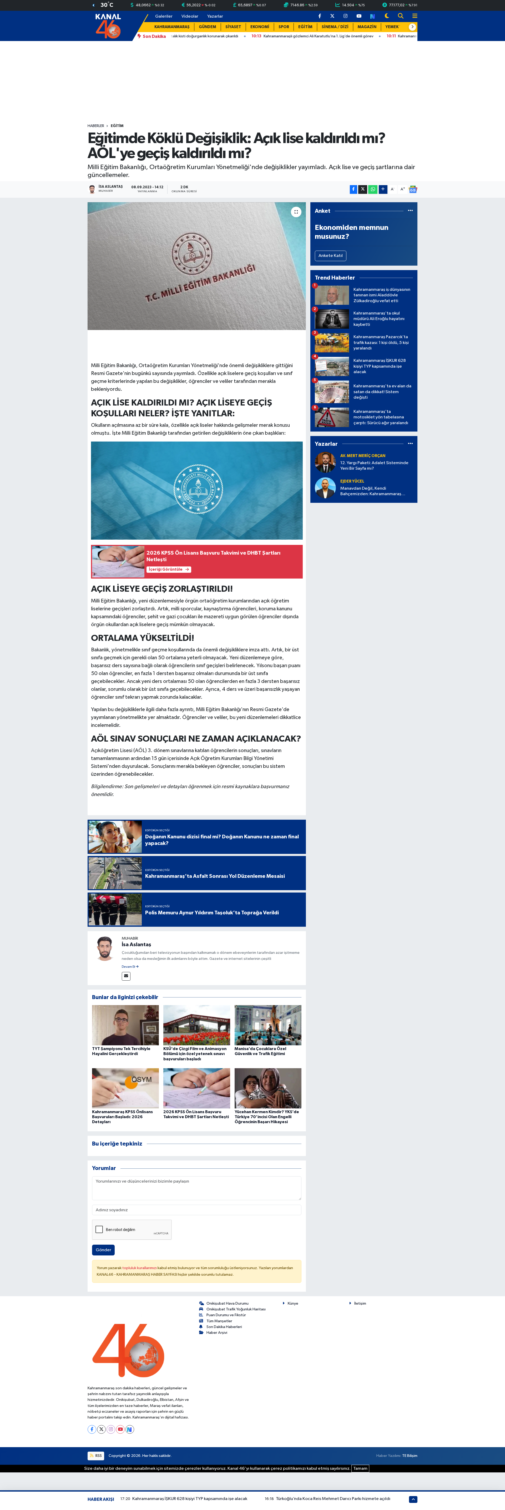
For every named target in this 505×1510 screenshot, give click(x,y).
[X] (101, 1429)
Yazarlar (215, 16)
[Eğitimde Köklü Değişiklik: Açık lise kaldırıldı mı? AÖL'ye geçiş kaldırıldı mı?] (197, 266)
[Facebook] (92, 1429)
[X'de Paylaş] (362, 189)
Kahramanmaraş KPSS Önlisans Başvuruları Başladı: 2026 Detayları (122, 1117)
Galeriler (164, 16)
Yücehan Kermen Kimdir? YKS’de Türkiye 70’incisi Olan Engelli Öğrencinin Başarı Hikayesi (267, 1117)
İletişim (360, 1303)
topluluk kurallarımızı (140, 1268)
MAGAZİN (367, 27)
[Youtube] (120, 1429)
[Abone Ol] (412, 189)
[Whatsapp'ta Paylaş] (372, 189)
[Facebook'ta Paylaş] (353, 189)
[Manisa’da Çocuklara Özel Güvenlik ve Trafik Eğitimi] (268, 1025)
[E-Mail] (126, 976)
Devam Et (129, 967)
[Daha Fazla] (383, 189)
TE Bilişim (409, 1456)
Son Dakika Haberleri (224, 1327)
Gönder (103, 1250)
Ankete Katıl (331, 256)
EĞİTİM (305, 27)
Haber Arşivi (216, 1333)
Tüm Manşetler (219, 1321)
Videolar (189, 16)
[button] (412, 27)
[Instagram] (111, 1429)
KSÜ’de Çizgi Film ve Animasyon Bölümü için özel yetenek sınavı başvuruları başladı (194, 1054)
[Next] (129, 1429)
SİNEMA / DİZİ (335, 27)
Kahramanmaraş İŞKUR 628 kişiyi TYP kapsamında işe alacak (189, 1499)
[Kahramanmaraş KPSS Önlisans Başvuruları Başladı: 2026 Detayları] (125, 1088)
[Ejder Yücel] (325, 487)
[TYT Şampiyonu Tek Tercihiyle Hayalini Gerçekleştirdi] (125, 1025)
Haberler (96, 126)
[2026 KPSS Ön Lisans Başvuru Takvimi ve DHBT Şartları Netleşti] (196, 1088)
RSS (98, 1456)
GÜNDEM (207, 27)
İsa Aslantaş (136, 944)
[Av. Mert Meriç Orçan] (325, 462)
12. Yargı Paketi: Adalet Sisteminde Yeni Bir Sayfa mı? (374, 466)
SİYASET (233, 27)
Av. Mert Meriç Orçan (362, 456)
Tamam (360, 1468)
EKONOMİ (259, 27)
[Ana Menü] (412, 16)
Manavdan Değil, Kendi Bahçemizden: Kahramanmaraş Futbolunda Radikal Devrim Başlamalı (376, 491)
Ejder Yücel (352, 481)
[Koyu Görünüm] (386, 16)
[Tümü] (410, 211)
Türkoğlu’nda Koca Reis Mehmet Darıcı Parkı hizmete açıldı (333, 1499)
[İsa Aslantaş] (104, 948)
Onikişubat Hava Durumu (227, 1303)
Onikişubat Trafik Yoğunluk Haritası (236, 1309)
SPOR (284, 27)
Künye (293, 1303)
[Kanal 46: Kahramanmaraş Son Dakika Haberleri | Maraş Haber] (108, 25)
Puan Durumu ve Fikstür (226, 1315)
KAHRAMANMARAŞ (172, 27)
